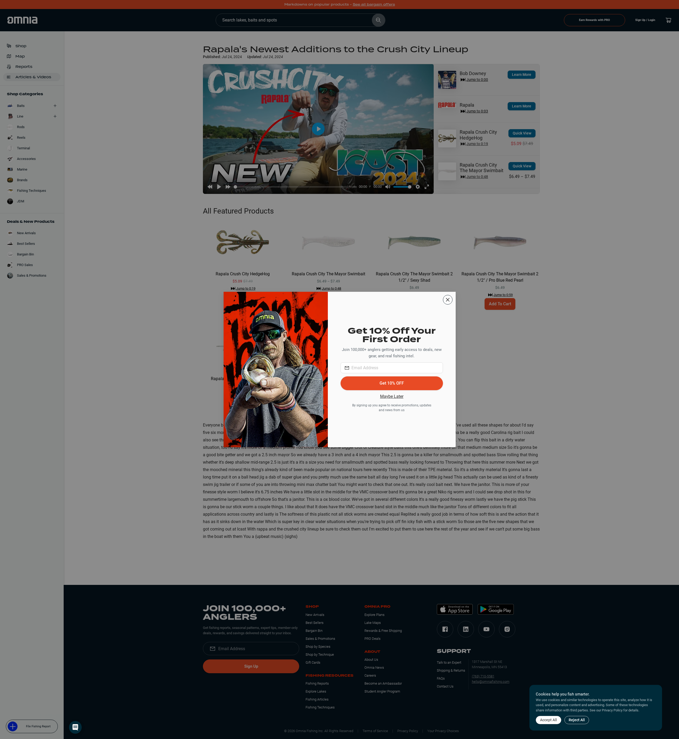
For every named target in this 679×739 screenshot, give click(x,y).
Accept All (548, 720)
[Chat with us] (75, 727)
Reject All (577, 720)
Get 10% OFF (392, 383)
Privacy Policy (612, 710)
